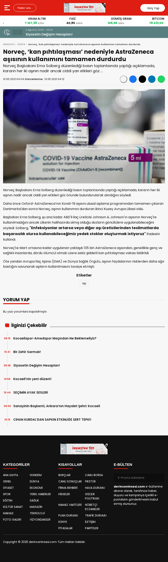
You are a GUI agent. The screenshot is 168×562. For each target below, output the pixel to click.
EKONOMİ (36, 488)
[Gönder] (160, 477)
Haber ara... (25, 7)
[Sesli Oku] (123, 79)
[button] (14, 32)
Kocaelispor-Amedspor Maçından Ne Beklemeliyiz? (54, 338)
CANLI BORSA (94, 475)
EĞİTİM (7, 500)
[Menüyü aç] (7, 8)
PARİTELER (91, 528)
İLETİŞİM (90, 522)
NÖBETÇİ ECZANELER (92, 507)
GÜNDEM (36, 475)
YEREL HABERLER (40, 494)
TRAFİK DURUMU (96, 515)
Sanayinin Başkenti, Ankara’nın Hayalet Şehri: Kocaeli (56, 406)
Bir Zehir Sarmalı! (27, 352)
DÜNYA (21, 44)
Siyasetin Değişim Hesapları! (49, 34)
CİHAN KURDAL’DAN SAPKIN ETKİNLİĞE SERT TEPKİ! (52, 419)
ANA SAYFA (10, 475)
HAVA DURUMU (95, 488)
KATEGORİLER (16, 465)
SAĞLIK (34, 500)
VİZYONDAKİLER (40, 519)
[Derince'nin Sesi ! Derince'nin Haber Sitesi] (84, 8)
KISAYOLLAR (70, 465)
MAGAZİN (36, 507)
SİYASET (8, 488)
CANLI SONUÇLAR (70, 481)
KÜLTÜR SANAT (13, 507)
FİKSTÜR (90, 481)
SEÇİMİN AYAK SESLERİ (30, 392)
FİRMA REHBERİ (67, 488)
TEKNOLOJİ (37, 513)
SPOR (6, 494)
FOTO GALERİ (12, 519)
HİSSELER (64, 494)
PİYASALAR (65, 528)
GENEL (7, 481)
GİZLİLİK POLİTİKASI (92, 496)
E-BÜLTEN (123, 465)
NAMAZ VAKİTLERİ (70, 505)
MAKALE (8, 513)
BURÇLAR (64, 475)
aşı (84, 283)
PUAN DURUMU (68, 515)
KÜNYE (62, 522)
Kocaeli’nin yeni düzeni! (32, 379)
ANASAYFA (9, 44)
